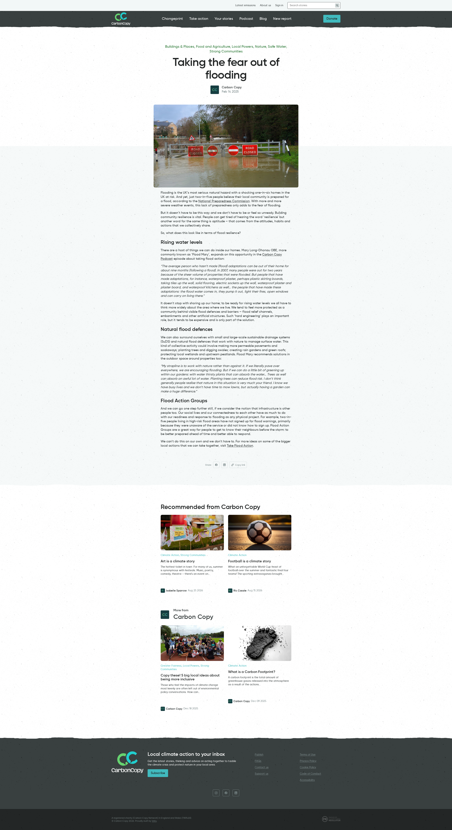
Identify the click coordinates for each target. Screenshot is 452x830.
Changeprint (172, 18)
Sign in (279, 5)
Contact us (261, 767)
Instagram (216, 793)
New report (282, 18)
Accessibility (307, 780)
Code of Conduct (310, 773)
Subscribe (158, 773)
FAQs (258, 761)
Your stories (224, 18)
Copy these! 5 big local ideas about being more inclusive (190, 677)
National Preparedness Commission (223, 201)
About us (265, 5)
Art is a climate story (178, 561)
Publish (259, 754)
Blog (263, 18)
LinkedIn (236, 793)
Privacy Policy (308, 761)
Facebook (226, 793)
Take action (198, 18)
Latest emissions (245, 5)
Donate (331, 18)
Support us (261, 773)
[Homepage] (121, 18)
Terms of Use (308, 754)
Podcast (246, 18)
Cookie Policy (308, 767)
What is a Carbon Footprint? (251, 672)
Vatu (154, 821)
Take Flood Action (240, 446)
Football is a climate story (249, 561)
